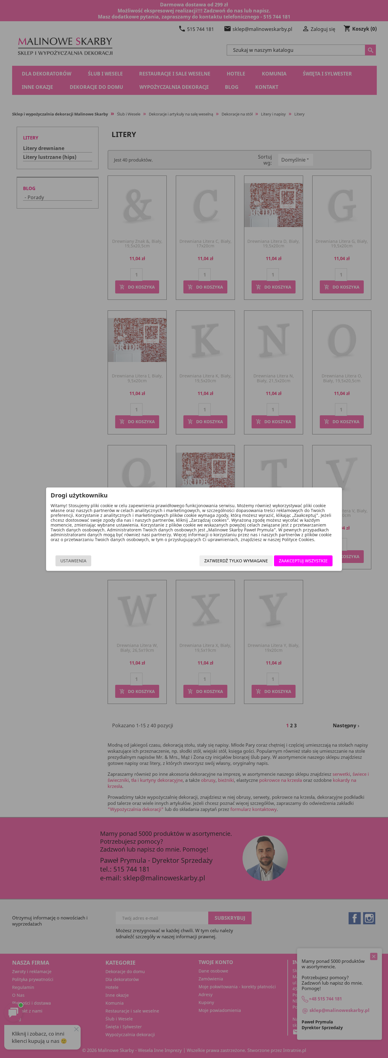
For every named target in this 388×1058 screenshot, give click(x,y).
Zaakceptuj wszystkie (303, 561)
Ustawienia (73, 561)
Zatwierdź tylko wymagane (236, 561)
